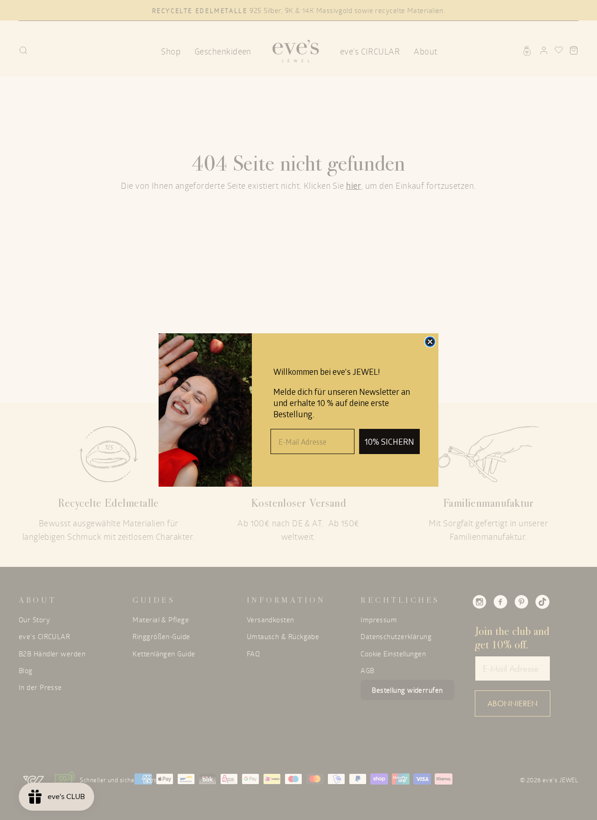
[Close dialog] (430, 341)
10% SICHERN (389, 441)
